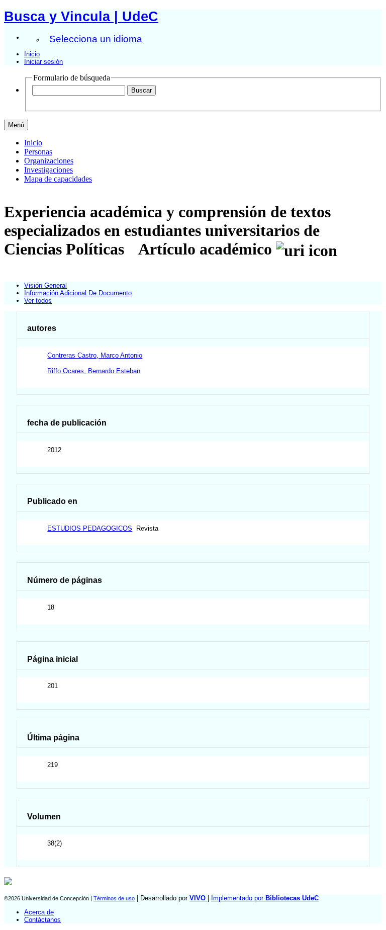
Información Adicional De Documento (78, 293)
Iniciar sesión (43, 61)
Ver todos (38, 300)
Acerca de (39, 912)
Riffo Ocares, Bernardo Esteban (93, 371)
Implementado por (265, 898)
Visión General (45, 285)
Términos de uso (114, 898)
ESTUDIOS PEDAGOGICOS (89, 528)
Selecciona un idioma (95, 39)
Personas (38, 151)
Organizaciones (48, 160)
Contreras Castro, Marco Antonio (94, 355)
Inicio (32, 54)
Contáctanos (42, 919)
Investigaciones (48, 169)
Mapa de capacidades (58, 179)
